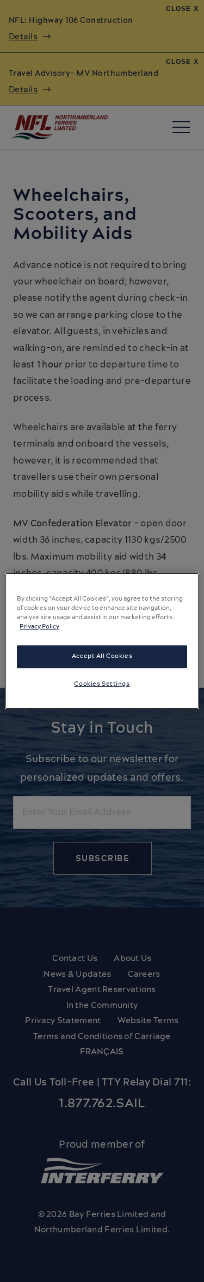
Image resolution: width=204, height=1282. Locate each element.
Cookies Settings (101, 684)
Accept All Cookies (102, 656)
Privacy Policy (39, 626)
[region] (102, 641)
